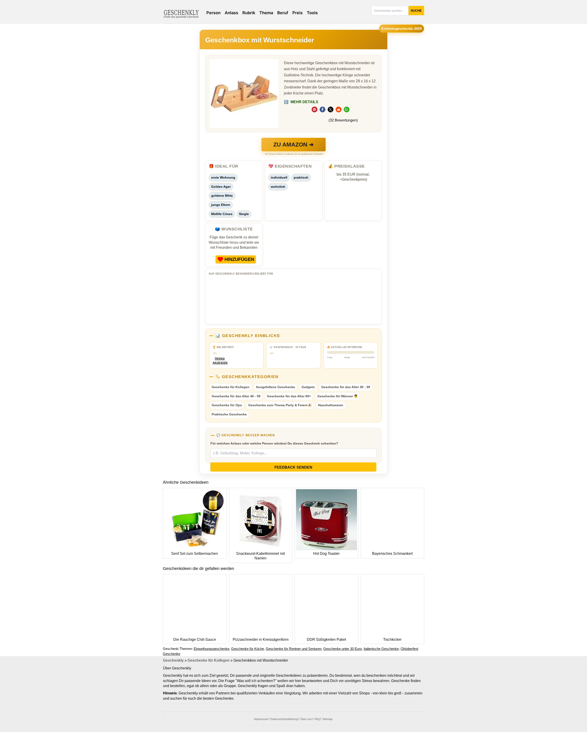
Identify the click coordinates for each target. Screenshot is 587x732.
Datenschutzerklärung (284, 719)
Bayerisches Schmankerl (392, 553)
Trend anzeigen (220, 361)
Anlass (231, 12)
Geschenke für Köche (247, 649)
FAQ (317, 719)
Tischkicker (392, 639)
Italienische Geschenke (381, 649)
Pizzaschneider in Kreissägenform (260, 639)
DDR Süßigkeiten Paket (326, 639)
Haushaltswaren (330, 405)
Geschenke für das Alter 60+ (289, 396)
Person (213, 12)
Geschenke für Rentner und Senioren (293, 649)
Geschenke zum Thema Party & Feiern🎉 (280, 405)
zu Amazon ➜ (293, 144)
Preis (297, 12)
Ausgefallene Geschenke (275, 387)
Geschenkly (173, 660)
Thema (266, 12)
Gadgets (308, 387)
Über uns (306, 719)
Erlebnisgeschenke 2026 (401, 28)
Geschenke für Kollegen (230, 387)
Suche (416, 10)
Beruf (282, 12)
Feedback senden (293, 467)
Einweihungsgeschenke (211, 649)
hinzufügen (239, 259)
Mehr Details (301, 102)
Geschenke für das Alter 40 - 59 (236, 396)
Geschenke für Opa (227, 405)
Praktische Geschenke (229, 414)
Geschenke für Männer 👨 (337, 396)
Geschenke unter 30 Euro (342, 649)
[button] (314, 109)
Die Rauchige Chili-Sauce (194, 639)
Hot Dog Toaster (326, 553)
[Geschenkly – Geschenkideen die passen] (181, 13)
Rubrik (248, 12)
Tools (312, 12)
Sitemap (327, 719)
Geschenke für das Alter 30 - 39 (345, 387)
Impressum (261, 719)
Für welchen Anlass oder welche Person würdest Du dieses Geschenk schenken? (274, 443)
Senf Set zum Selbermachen (194, 553)
